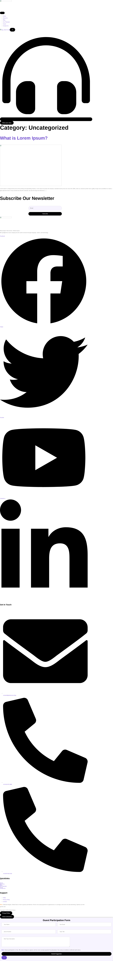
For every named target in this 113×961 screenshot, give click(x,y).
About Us (5, 18)
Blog (4, 20)
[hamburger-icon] (2, 13)
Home (4, 16)
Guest (4, 24)
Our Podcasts (6, 22)
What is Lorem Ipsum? (24, 138)
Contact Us (5, 25)
